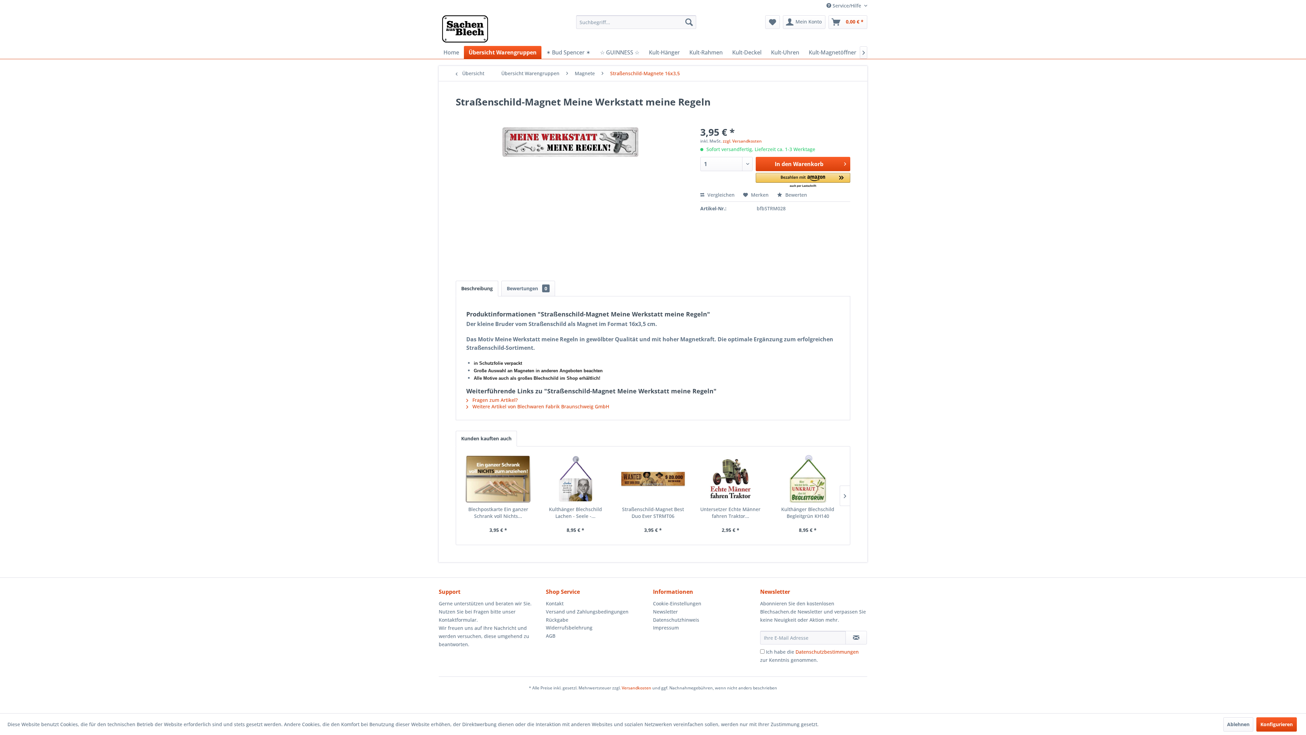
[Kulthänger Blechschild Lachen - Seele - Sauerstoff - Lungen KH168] (575, 479)
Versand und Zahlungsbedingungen (587, 611)
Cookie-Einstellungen (677, 603)
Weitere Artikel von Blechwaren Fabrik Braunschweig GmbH (540, 406)
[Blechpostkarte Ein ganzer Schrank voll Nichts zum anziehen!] (498, 479)
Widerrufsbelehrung (569, 627)
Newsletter (665, 611)
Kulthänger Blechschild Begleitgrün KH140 (807, 512)
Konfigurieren (1276, 724)
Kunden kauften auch (486, 438)
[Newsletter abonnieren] (856, 637)
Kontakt (555, 603)
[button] (803, 180)
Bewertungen (527, 288)
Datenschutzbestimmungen (827, 652)
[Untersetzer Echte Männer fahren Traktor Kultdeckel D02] (730, 479)
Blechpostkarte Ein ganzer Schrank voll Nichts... (498, 512)
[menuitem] (636, 22)
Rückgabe (557, 620)
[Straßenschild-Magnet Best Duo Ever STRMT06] (653, 479)
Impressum (666, 627)
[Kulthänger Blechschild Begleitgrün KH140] (807, 479)
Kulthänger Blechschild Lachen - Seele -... (575, 512)
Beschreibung (477, 288)
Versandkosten (636, 688)
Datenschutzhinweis (676, 620)
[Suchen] (689, 22)
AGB (550, 636)
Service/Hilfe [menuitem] (847, 5)
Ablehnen (1238, 724)
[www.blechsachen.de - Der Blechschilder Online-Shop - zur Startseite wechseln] (465, 29)
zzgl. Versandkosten (742, 141)
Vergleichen (720, 195)
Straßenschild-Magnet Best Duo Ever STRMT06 (653, 512)
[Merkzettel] (772, 22)
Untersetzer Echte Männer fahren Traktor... (730, 512)
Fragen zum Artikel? (494, 400)
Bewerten (795, 195)
